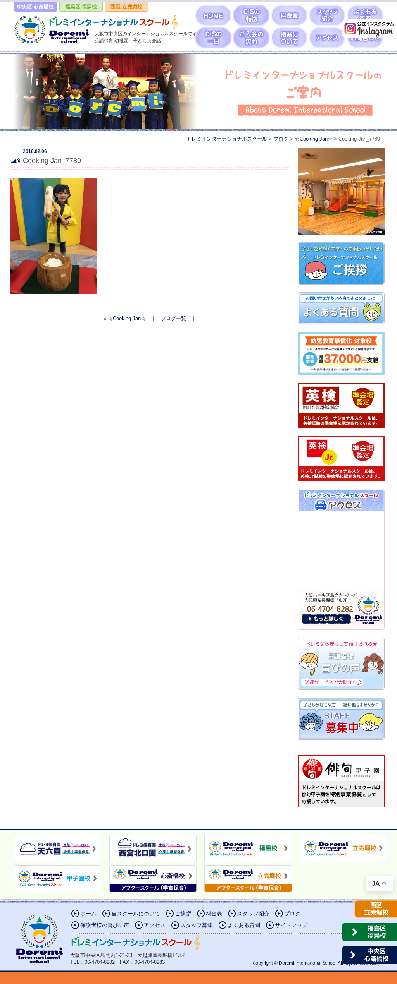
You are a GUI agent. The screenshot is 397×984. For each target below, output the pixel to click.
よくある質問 (244, 925)
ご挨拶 (183, 913)
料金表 (214, 913)
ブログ (292, 913)
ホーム (88, 913)
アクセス (155, 925)
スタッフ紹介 (253, 913)
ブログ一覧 (173, 318)
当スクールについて (135, 913)
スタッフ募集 (196, 925)
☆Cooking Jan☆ (127, 318)
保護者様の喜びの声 (104, 925)
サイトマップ (291, 925)
